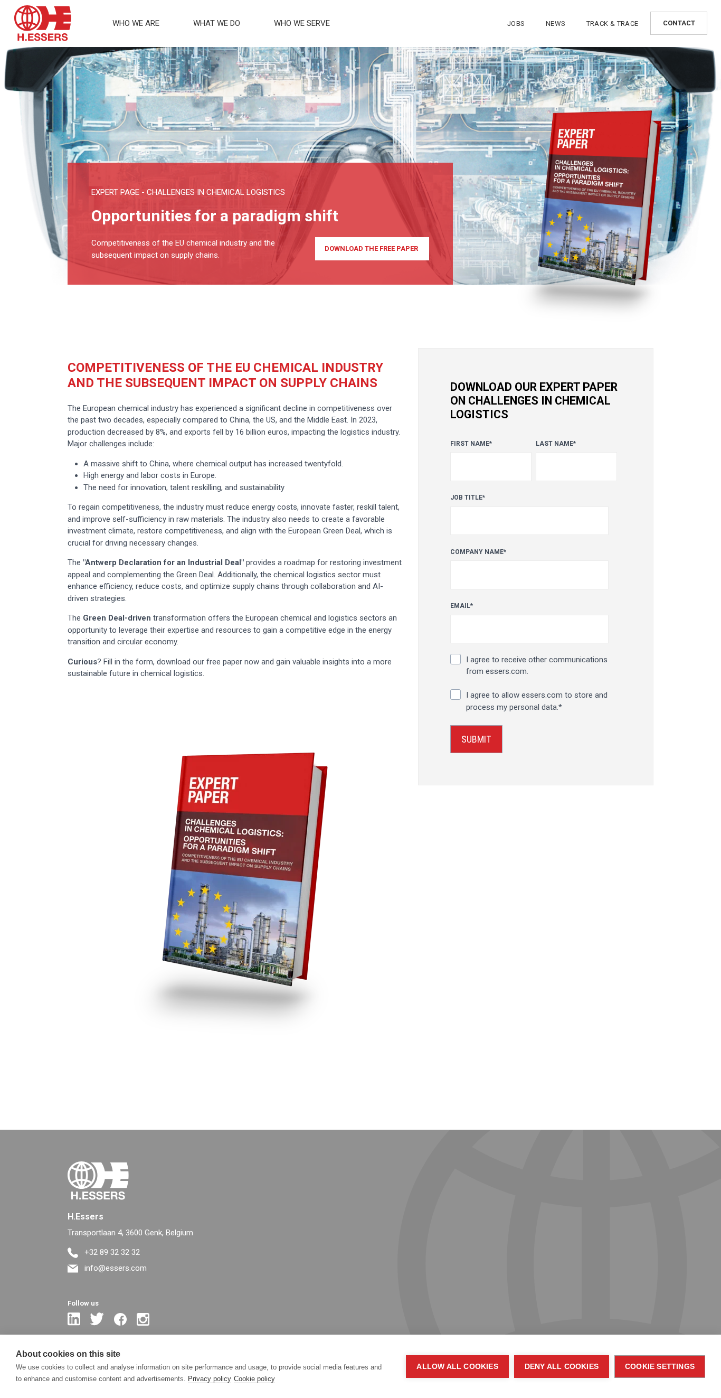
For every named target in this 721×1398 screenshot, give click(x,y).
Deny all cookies (562, 1367)
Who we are (135, 23)
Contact (679, 23)
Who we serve (302, 23)
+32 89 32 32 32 (111, 1252)
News (555, 23)
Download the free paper (372, 248)
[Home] (98, 1180)
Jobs (516, 23)
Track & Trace (612, 23)
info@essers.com (114, 1268)
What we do (216, 23)
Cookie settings (660, 1367)
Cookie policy (254, 1379)
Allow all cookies (457, 1367)
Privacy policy (209, 1379)
